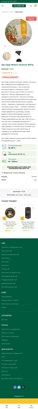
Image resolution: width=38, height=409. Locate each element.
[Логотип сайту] (19, 6)
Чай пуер (19, 12)
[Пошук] (31, 6)
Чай (11, 12)
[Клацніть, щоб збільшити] (5, 46)
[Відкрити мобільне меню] (2, 6)
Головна (4, 12)
